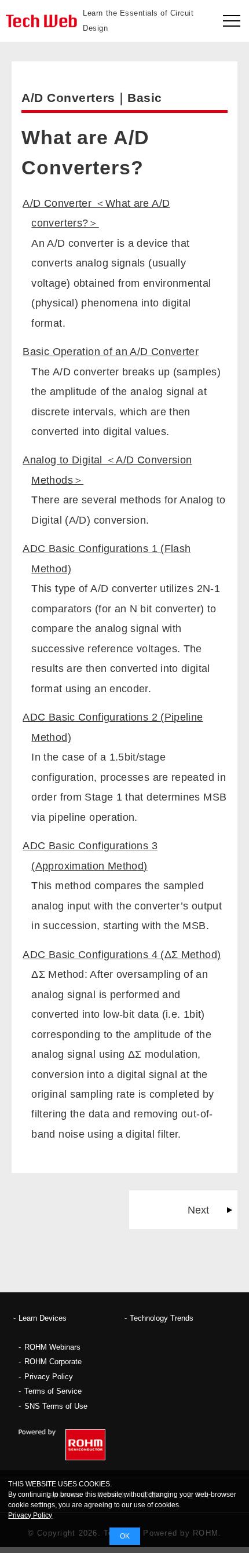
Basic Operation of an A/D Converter (111, 351)
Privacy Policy (48, 1376)
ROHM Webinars (52, 1347)
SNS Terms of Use (55, 1406)
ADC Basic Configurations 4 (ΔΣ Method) (122, 954)
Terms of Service (53, 1391)
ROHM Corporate (53, 1361)
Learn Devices (43, 1318)
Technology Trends (161, 1318)
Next (198, 1210)
